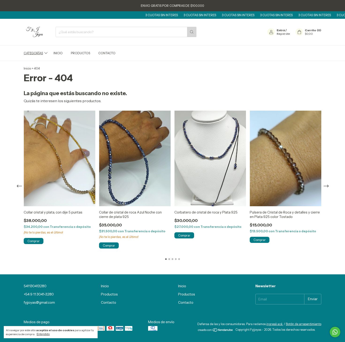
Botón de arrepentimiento (303, 324)
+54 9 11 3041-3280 (39, 294)
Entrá (281, 30)
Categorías (33, 53)
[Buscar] (191, 32)
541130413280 (35, 286)
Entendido (43, 334)
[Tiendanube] (215, 331)
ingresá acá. (274, 324)
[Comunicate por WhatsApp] (335, 332)
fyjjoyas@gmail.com (39, 302)
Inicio (58, 53)
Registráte (283, 33)
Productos (80, 53)
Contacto (106, 53)
